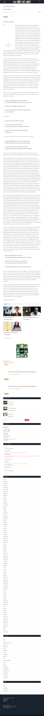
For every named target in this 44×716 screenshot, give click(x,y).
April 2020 (4, 520)
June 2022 (4, 499)
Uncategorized (5, 673)
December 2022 (5, 487)
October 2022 (5, 491)
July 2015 (4, 606)
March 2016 (5, 598)
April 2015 (4, 612)
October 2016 (5, 585)
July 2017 (4, 567)
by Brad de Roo (7, 461)
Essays (4, 648)
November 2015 (5, 604)
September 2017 (5, 563)
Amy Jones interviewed (8, 459)
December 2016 (5, 581)
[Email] (7, 17)
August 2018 (5, 542)
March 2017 (5, 575)
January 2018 (5, 555)
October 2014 (5, 624)
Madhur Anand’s (11, 332)
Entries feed (5, 686)
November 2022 (5, 489)
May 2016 (4, 594)
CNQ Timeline (5, 646)
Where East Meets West (7, 435)
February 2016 (5, 600)
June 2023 (4, 479)
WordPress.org (5, 690)
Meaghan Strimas (7, 454)
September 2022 (5, 493)
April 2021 (4, 510)
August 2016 (5, 588)
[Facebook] (5, 17)
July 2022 (4, 497)
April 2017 (4, 573)
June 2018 (4, 546)
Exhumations (5, 650)
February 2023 (5, 483)
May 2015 (4, 610)
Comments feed (5, 688)
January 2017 (5, 579)
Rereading (4, 662)
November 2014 (5, 622)
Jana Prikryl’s (8, 317)
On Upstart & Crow (11, 402)
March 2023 (5, 481)
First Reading (5, 654)
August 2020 (5, 518)
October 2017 (5, 561)
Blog (4, 640)
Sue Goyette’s (9, 6)
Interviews (4, 656)
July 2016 (4, 590)
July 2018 (4, 544)
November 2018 (5, 536)
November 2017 (5, 559)
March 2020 (5, 522)
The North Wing (5, 672)
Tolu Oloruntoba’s (30, 317)
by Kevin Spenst (26, 319)
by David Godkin (7, 450)
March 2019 (5, 532)
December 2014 (5, 620)
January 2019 (5, 534)
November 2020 (5, 516)
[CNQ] (22, 2)
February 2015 (5, 616)
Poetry (4, 658)
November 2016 (5, 583)
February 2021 (5, 512)
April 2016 (4, 596)
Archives (4, 638)
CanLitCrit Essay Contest (7, 642)
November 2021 (5, 505)
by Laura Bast (7, 9)
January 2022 (5, 503)
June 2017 (4, 569)
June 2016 (4, 592)
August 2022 (5, 495)
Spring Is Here (10, 414)
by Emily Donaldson (8, 467)
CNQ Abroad (5, 644)
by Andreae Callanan (8, 319)
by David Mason (11, 416)
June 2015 (4, 608)
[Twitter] (4, 17)
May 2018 (4, 548)
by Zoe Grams (10, 404)
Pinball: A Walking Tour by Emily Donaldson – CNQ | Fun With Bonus (16, 463)
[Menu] (4, 2)
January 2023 (5, 485)
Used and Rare (5, 675)
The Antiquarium (5, 668)
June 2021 (4, 507)
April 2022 (4, 501)
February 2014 (5, 631)
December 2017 (5, 557)
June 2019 (4, 526)
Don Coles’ (9, 448)
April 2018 (4, 549)
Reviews (39, 12)
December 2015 (5, 602)
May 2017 (4, 571)
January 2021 (5, 514)
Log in (4, 684)
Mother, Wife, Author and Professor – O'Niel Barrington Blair (15, 452)
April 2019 (4, 530)
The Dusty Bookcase (6, 670)
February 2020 (5, 524)
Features (4, 652)
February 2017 (5, 577)
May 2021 (4, 509)
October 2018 (5, 538)
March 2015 (5, 614)
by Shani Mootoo (7, 334)
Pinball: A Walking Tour (8, 465)
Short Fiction (5, 666)
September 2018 (5, 540)
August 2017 (5, 565)
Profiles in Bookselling (6, 660)
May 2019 (4, 528)
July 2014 (4, 627)
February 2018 (5, 553)
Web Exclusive (5, 677)
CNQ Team (5, 12)
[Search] (39, 2)
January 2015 (5, 618)
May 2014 (4, 629)
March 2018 (5, 551)
